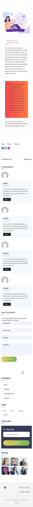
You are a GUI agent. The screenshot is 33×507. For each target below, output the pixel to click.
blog (5, 385)
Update (17, 144)
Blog (4, 411)
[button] (5, 487)
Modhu (6, 253)
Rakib (5, 183)
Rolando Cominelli (14, 43)
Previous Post (7, 159)
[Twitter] (15, 502)
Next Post (27, 159)
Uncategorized (8, 393)
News (9, 144)
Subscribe (16, 443)
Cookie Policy (24, 492)
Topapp (6, 389)
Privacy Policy (24, 488)
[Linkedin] (17, 502)
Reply (6, 199)
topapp (20, 411)
